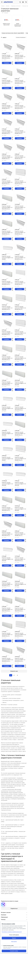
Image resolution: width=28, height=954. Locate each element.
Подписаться (14, 908)
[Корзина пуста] (26, 2)
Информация (4, 917)
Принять (14, 938)
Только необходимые (14, 934)
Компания (3, 914)
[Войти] (23, 2)
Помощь (3, 919)
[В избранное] (12, 62)
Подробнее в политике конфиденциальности (12, 931)
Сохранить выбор (14, 950)
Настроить (14, 941)
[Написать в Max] (3, 904)
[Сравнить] (12, 63)
